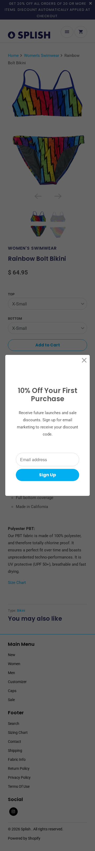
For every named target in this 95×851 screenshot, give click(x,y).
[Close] (84, 360)
